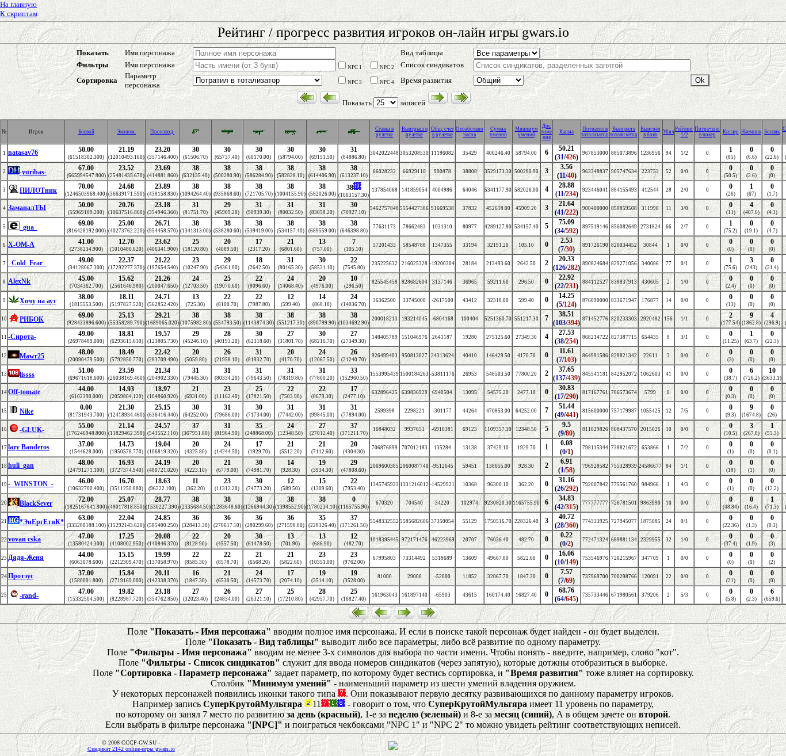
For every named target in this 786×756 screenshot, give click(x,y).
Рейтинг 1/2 (684, 132)
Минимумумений (526, 132)
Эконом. (126, 132)
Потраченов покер (707, 132)
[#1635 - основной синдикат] (14, 430)
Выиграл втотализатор (624, 132)
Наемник (751, 132)
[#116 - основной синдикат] (14, 504)
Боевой (86, 132)
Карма (566, 132)
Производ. (162, 132)
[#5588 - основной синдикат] (14, 228)
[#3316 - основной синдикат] (14, 357)
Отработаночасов (469, 132)
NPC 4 (387, 82)
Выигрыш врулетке (415, 132)
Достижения (546, 131)
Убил (668, 132)
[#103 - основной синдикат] (14, 375)
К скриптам (18, 13)
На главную (18, 4)
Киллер (731, 132)
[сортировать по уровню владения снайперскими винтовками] (354, 134)
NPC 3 (355, 82)
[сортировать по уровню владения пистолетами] (195, 133)
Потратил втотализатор (595, 132)
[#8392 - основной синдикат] (14, 596)
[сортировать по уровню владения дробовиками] (322, 134)
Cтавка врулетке (384, 132)
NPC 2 (387, 67)
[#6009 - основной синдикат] (14, 301)
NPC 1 (355, 67)
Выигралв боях (650, 132)
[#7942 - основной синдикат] (14, 522)
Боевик (772, 132)
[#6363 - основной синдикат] (14, 412)
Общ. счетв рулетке (442, 132)
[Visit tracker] (393, 748)
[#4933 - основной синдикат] (14, 320)
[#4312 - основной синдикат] (14, 172)
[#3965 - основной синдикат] (14, 191)
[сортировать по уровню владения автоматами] (259, 134)
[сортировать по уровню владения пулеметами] (290, 134)
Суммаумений (498, 132)
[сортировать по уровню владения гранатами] (227, 134)
